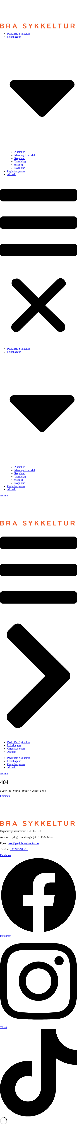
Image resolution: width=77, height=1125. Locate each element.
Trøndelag (20, 161)
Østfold (18, 164)
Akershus (19, 151)
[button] (38, 261)
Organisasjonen (16, 171)
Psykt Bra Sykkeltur (18, 33)
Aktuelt (11, 174)
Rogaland (19, 158)
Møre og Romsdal (24, 155)
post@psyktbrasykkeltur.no (23, 843)
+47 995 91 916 (19, 849)
